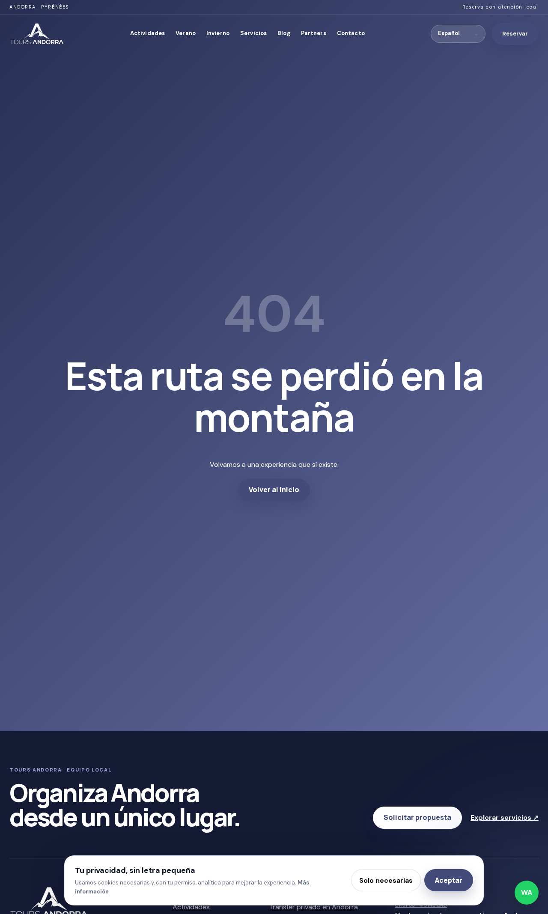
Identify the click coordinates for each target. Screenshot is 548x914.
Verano (186, 33)
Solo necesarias (386, 880)
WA (526, 892)
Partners (313, 33)
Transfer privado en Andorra (313, 906)
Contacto (351, 33)
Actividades (147, 33)
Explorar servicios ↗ (505, 817)
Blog (283, 33)
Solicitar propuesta (417, 817)
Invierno (217, 33)
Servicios (253, 33)
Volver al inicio (274, 489)
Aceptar (448, 880)
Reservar (515, 33)
